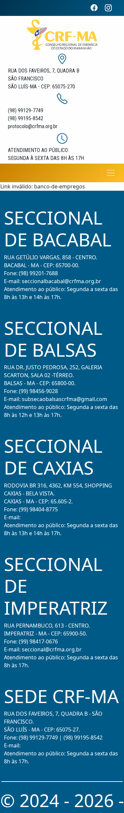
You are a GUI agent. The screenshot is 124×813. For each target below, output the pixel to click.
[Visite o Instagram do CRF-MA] (111, 8)
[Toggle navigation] (111, 172)
